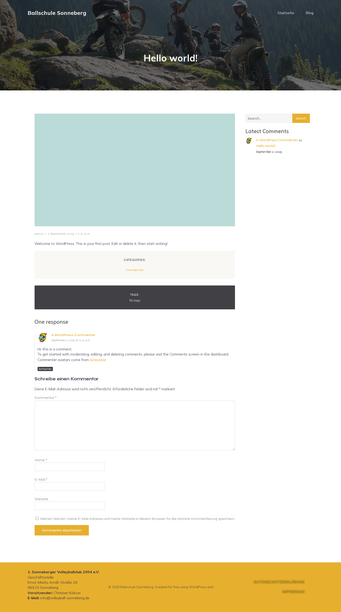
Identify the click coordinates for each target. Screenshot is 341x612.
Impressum (293, 592)
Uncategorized (135, 270)
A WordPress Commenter (73, 335)
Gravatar (98, 359)
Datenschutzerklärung (279, 582)
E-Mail (41, 479)
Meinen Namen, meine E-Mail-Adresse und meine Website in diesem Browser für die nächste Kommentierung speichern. (137, 518)
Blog (309, 12)
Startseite (285, 12)
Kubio (218, 587)
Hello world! (266, 146)
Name (41, 460)
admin (39, 233)
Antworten (45, 369)
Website (41, 499)
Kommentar (46, 397)
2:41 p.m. (84, 233)
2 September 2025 (61, 233)
